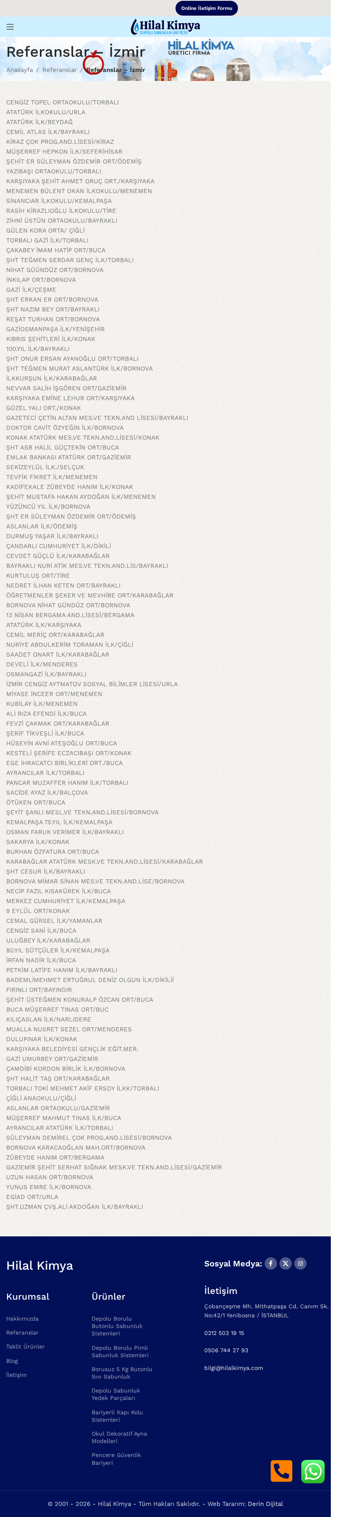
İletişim (16, 1375)
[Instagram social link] (300, 1263)
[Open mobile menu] (10, 26)
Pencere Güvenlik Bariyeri (116, 1459)
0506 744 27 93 (226, 1350)
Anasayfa (19, 70)
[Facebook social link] (271, 1263)
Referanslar (59, 70)
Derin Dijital (265, 1504)
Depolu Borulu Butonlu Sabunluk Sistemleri (117, 1326)
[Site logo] (165, 26)
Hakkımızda (22, 1318)
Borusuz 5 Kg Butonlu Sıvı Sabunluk (122, 1373)
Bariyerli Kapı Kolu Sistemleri (117, 1416)
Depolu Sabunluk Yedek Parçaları (116, 1394)
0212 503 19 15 (224, 1333)
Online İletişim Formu (206, 8)
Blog (12, 1361)
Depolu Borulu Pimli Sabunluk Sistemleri (120, 1351)
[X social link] (285, 1263)
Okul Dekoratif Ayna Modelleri (119, 1437)
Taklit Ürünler (25, 1346)
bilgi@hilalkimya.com (233, 1368)
